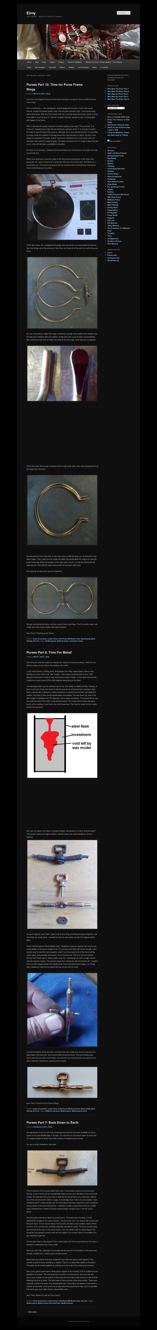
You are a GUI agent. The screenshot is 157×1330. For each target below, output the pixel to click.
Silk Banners (112, 223)
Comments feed (113, 258)
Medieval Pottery (113, 200)
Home (29, 62)
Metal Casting (86, 639)
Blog (36, 62)
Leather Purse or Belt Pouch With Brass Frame (63, 639)
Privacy (61, 62)
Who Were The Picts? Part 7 (118, 89)
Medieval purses (63, 641)
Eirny (31, 12)
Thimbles (111, 233)
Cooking (110, 171)
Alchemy (110, 150)
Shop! (29, 67)
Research (110, 218)
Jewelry (110, 189)
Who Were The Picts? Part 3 (118, 99)
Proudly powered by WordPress (78, 1321)
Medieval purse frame (79, 1111)
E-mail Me (104, 67)
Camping (110, 166)
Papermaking (112, 210)
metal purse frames (76, 641)
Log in (109, 252)
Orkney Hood (112, 207)
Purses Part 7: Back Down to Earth (52, 1122)
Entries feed (112, 255)
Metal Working (112, 205)
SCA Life (36, 641)
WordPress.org (113, 260)
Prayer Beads (112, 215)
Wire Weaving (112, 243)
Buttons (110, 163)
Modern (71, 67)
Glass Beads (112, 184)
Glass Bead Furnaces (115, 181)
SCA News (116, 141)
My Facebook (40, 67)
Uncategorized (112, 238)
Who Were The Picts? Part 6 (118, 91)
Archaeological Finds (115, 156)
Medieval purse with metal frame (49, 1303)
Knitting (110, 192)
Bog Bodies (111, 158)
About (94, 67)
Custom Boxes (112, 174)
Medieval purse (51, 641)
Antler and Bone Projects (116, 153)
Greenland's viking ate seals (118, 125)
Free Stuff (52, 67)
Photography (112, 212)
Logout (52, 62)
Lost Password (83, 67)
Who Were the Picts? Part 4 (117, 96)
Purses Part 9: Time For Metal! (49, 652)
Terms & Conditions (75, 62)
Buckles (110, 161)
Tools (109, 236)
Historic (62, 67)
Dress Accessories (40, 639)
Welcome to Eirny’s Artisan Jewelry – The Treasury (104, 62)
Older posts (31, 1312)
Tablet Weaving (113, 225)
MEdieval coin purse (53, 1111)
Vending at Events (114, 241)
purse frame (62, 150)
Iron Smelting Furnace (115, 187)
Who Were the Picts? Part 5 (117, 94)
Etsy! (44, 62)
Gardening (111, 179)
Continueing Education (116, 168)
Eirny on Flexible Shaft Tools (118, 117)
